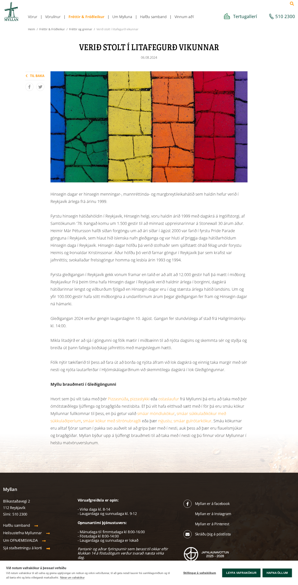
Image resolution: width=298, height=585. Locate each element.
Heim (31, 29)
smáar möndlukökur (156, 413)
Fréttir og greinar (80, 29)
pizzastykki (140, 399)
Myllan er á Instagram (213, 513)
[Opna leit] (292, 3)
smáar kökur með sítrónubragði (112, 421)
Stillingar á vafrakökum (199, 572)
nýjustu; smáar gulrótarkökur (184, 421)
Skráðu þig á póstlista (213, 534)
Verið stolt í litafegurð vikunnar (117, 29)
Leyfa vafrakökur (241, 572)
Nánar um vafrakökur (72, 577)
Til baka (37, 76)
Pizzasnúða (118, 399)
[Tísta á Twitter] (40, 87)
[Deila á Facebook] (29, 87)
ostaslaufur (168, 399)
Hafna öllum (277, 572)
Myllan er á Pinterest (212, 523)
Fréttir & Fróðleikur (52, 29)
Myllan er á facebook (212, 503)
